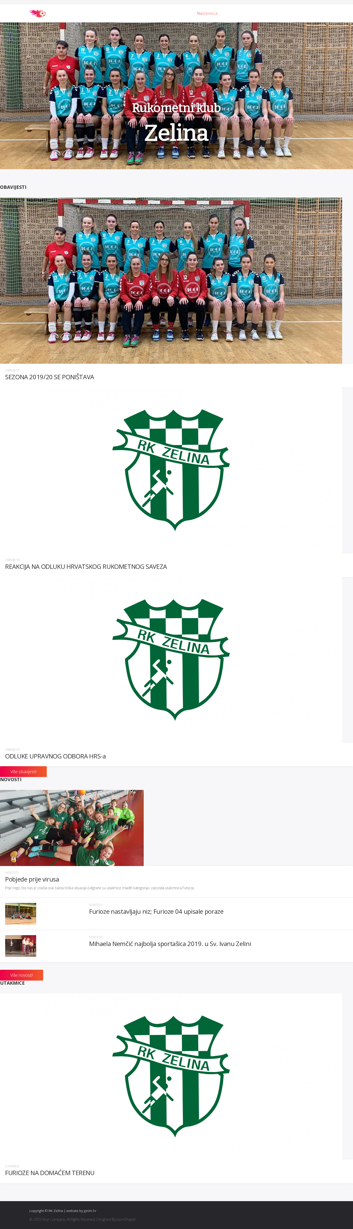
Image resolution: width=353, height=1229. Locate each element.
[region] (176, 95)
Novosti (232, 13)
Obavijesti (257, 13)
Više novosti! (21, 975)
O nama (281, 13)
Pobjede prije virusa (32, 879)
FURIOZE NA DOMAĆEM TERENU (50, 1173)
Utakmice (12, 1166)
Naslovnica (207, 13)
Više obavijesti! (23, 771)
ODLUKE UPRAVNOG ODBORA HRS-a (55, 756)
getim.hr (90, 1210)
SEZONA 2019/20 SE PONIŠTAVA (49, 377)
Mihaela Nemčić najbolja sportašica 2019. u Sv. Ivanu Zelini (170, 944)
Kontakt (304, 13)
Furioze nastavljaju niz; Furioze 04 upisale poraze (156, 911)
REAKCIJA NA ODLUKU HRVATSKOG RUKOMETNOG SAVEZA (86, 566)
